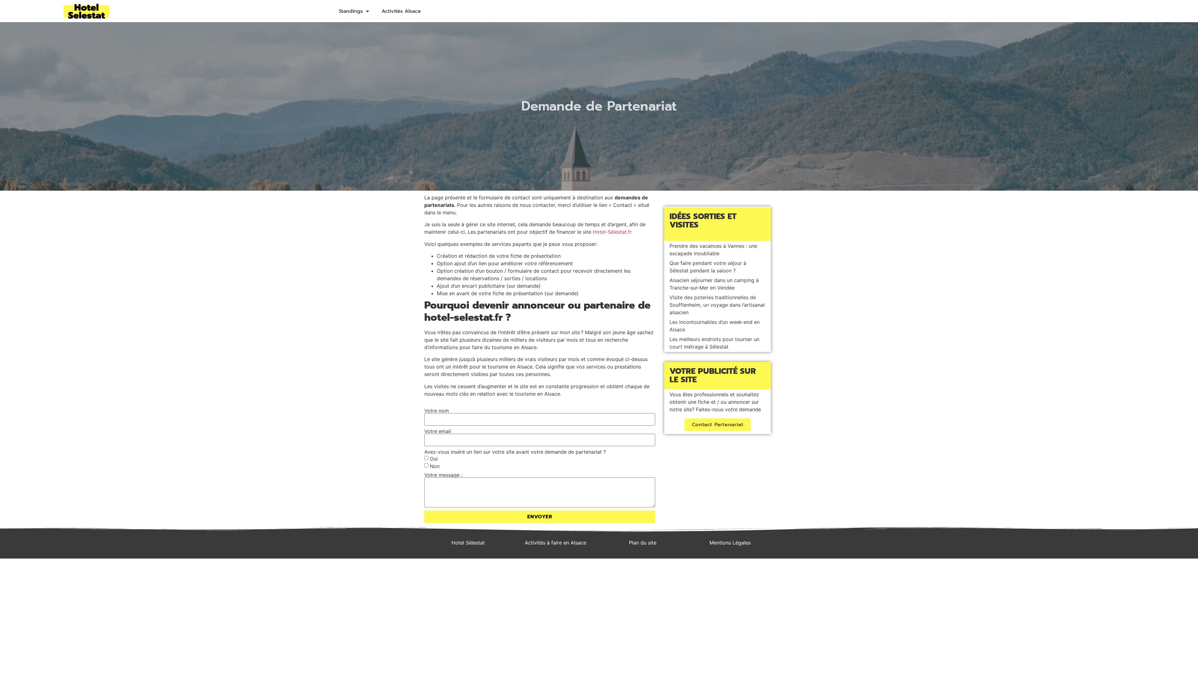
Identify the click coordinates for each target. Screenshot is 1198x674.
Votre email (437, 431)
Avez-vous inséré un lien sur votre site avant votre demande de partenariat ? (515, 451)
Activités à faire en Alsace (555, 543)
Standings (351, 11)
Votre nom (436, 410)
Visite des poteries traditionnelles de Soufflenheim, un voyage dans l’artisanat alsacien (717, 304)
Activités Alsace (401, 11)
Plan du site (642, 543)
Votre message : (443, 474)
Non (435, 466)
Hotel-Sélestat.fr (612, 232)
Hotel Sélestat (468, 543)
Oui (434, 459)
